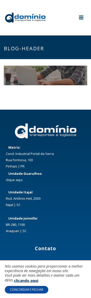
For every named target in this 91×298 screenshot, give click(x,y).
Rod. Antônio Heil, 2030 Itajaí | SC (23, 198)
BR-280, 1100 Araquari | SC (22, 224)
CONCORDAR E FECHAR (26, 289)
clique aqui (14, 180)
